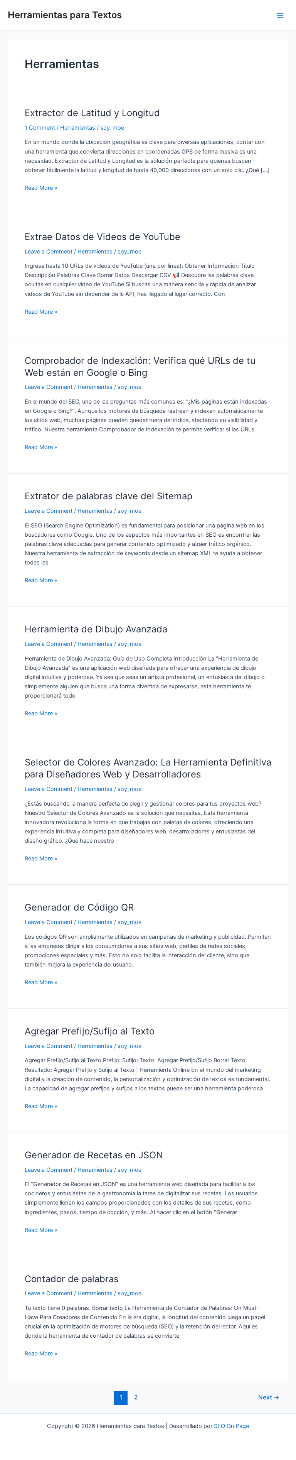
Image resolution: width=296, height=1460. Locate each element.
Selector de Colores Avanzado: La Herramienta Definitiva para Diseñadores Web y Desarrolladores (148, 768)
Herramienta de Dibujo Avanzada (96, 629)
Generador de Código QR (79, 907)
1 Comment (40, 127)
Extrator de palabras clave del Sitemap (108, 496)
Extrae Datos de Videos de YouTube (102, 236)
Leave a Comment (48, 251)
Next (268, 1397)
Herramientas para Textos (65, 14)
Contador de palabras (71, 1278)
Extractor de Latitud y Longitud (92, 112)
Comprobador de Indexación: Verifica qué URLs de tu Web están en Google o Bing (140, 366)
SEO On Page (231, 1426)
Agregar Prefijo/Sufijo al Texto (90, 1031)
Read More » (41, 187)
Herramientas (77, 127)
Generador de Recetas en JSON (94, 1155)
